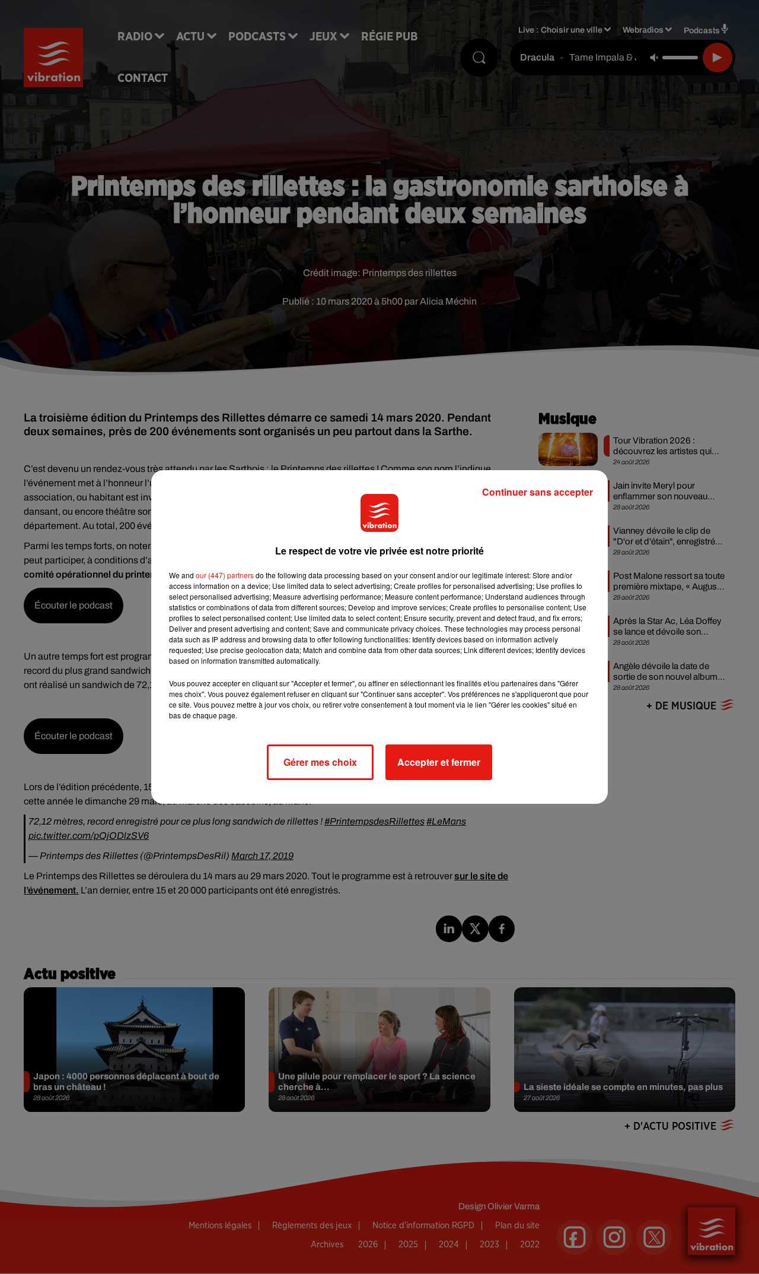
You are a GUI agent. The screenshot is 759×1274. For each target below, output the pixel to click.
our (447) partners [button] (225, 575)
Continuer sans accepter (537, 492)
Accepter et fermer (438, 762)
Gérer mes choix (320, 762)
